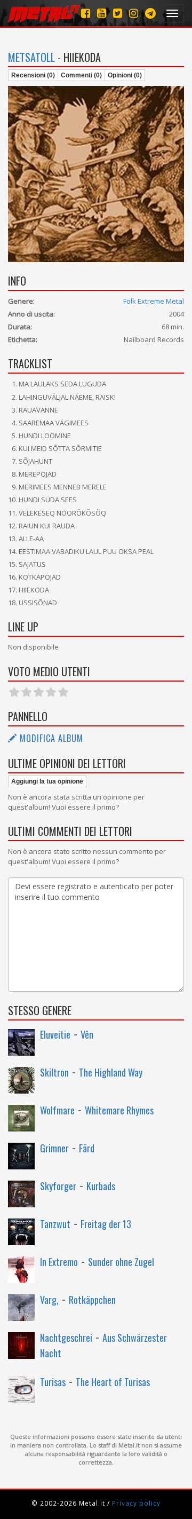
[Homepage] (44, 13)
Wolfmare (57, 1110)
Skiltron (54, 1072)
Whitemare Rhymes (119, 1110)
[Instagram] (150, 13)
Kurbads (100, 1186)
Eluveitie (55, 1034)
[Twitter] (117, 13)
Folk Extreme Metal (153, 301)
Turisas (53, 1382)
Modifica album (50, 738)
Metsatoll (31, 57)
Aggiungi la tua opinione (47, 781)
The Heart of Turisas (113, 1382)
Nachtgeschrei (66, 1337)
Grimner (54, 1148)
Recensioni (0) (33, 75)
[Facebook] (85, 13)
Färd (86, 1148)
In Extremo (59, 1262)
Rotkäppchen (92, 1300)
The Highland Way (110, 1072)
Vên (87, 1034)
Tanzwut (55, 1224)
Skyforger (58, 1186)
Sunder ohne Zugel (121, 1262)
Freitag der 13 (106, 1224)
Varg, (49, 1300)
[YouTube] (101, 13)
